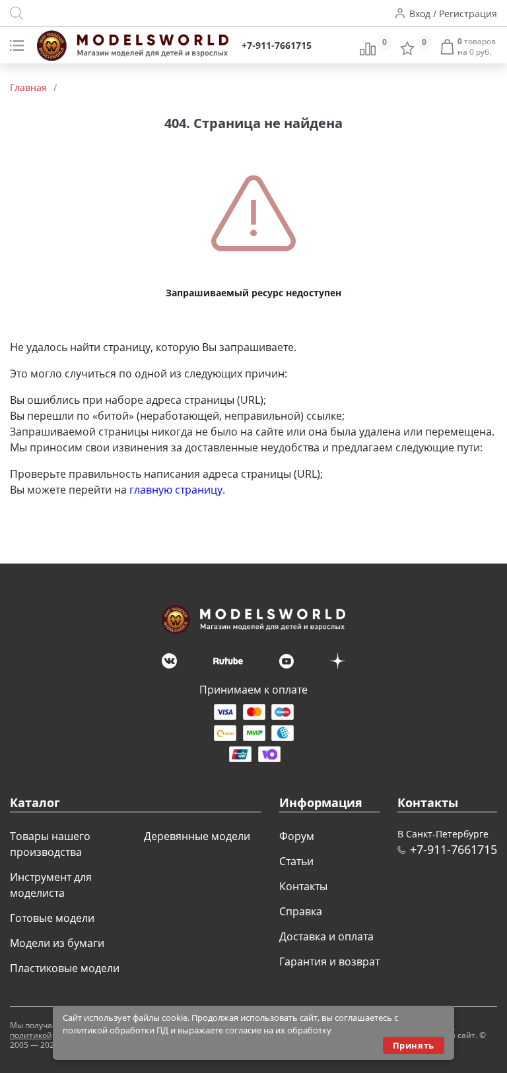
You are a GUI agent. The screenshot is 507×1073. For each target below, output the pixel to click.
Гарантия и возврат (329, 961)
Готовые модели (52, 918)
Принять (413, 1045)
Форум (296, 836)
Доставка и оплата (326, 936)
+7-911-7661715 (277, 45)
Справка (300, 911)
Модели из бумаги (57, 943)
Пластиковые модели (64, 968)
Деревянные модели (197, 836)
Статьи (296, 861)
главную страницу (175, 489)
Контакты (303, 886)
